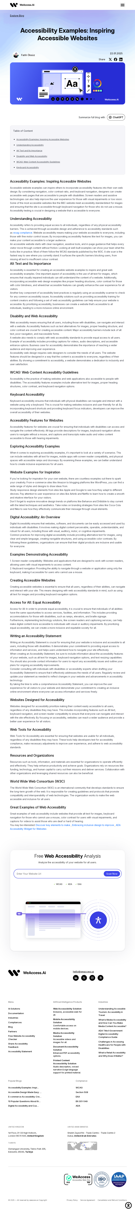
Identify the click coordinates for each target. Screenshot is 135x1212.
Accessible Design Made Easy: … (24, 1092)
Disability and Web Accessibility (31, 156)
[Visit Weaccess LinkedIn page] (76, 978)
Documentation (16, 1013)
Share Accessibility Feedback (18, 1045)
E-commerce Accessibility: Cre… (24, 1096)
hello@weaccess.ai (83, 971)
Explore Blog (17, 15)
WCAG (79, 1087)
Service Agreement (87, 1200)
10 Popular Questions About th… (24, 1101)
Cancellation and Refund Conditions (112, 1200)
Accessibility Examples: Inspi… (23, 1087)
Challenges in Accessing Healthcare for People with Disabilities (112, 1044)
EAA (78, 1096)
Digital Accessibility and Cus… (23, 1105)
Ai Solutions (14, 1008)
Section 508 (82, 1092)
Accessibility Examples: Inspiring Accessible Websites (42, 139)
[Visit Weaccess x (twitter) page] (84, 978)
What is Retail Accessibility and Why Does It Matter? (111, 1054)
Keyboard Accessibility (27, 167)
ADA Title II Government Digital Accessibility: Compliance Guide (110, 1033)
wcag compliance (22, 232)
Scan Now (111, 873)
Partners (12, 1031)
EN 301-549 (82, 1101)
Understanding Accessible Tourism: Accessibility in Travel (111, 1011)
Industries (13, 1017)
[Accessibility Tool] (128, 1205)
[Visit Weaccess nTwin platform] (100, 978)
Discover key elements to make (53, 825)
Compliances (15, 1022)
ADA (78, 1105)
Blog (10, 1026)
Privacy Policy (72, 1200)
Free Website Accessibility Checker (21, 1038)
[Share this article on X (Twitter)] (110, 59)
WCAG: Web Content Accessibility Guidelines (38, 162)
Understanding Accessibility (30, 145)
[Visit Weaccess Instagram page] (92, 978)
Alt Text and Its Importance (29, 150)
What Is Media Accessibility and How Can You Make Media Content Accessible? (112, 1022)
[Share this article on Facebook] (115, 59)
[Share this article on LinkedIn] (120, 59)
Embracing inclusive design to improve (93, 825)
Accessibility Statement (20, 1051)
